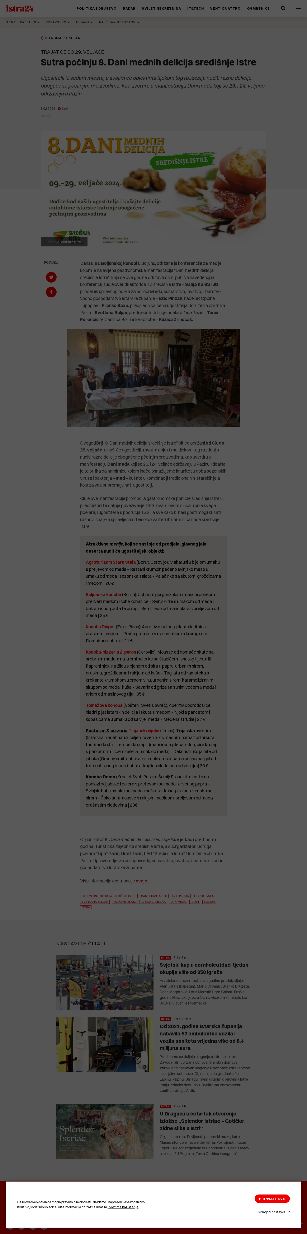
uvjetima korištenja (123, 1207)
